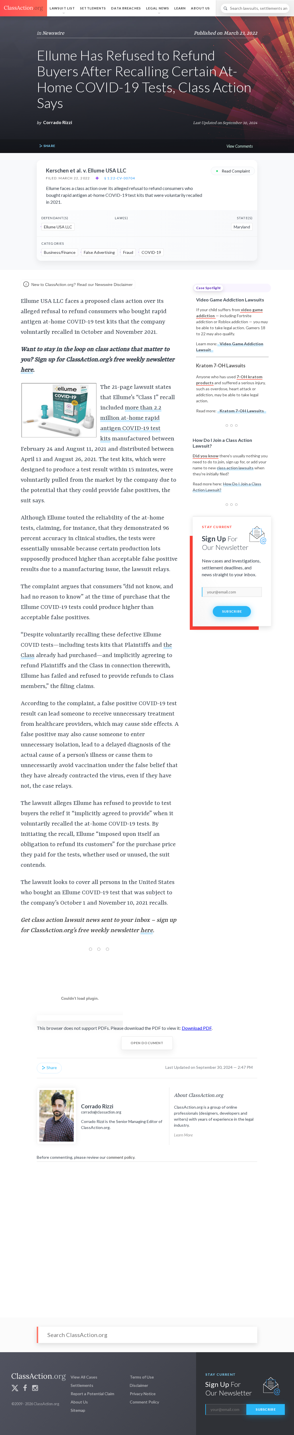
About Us (200, 8)
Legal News (157, 8)
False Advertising (99, 252)
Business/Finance (60, 252)
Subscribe (232, 611)
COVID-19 (151, 252)
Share (48, 146)
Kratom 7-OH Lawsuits (242, 410)
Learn (180, 8)
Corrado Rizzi (57, 122)
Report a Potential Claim (92, 1393)
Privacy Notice (143, 1393)
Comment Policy (144, 1401)
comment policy (120, 1157)
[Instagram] (35, 1389)
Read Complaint (233, 170)
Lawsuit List (62, 8)
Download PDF (197, 1028)
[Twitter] (14, 1389)
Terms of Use (142, 1377)
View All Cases (84, 1377)
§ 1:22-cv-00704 (119, 178)
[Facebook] (25, 1389)
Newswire (53, 33)
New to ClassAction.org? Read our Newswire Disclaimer (81, 284)
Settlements (93, 8)
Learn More (183, 1134)
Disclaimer (139, 1385)
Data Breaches (126, 8)
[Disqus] (147, 1235)
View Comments (240, 146)
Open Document (147, 1043)
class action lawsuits (235, 467)
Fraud (128, 252)
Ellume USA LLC (58, 226)
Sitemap (78, 1410)
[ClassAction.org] (23, 8)
